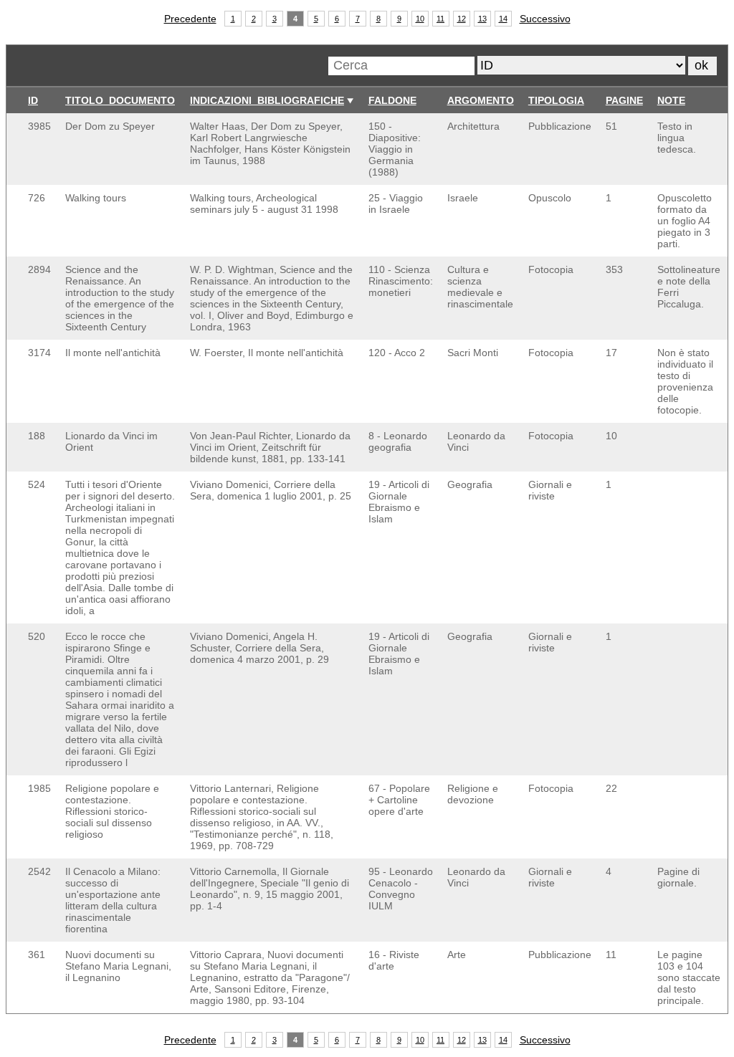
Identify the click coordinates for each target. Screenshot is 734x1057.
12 (461, 18)
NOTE (671, 100)
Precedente (190, 18)
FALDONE (392, 100)
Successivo (545, 18)
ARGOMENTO (480, 100)
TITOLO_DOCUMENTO (120, 100)
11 (440, 18)
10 (420, 18)
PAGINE (624, 100)
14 (503, 18)
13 (482, 18)
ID (33, 100)
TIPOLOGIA (556, 100)
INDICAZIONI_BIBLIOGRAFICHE (267, 100)
